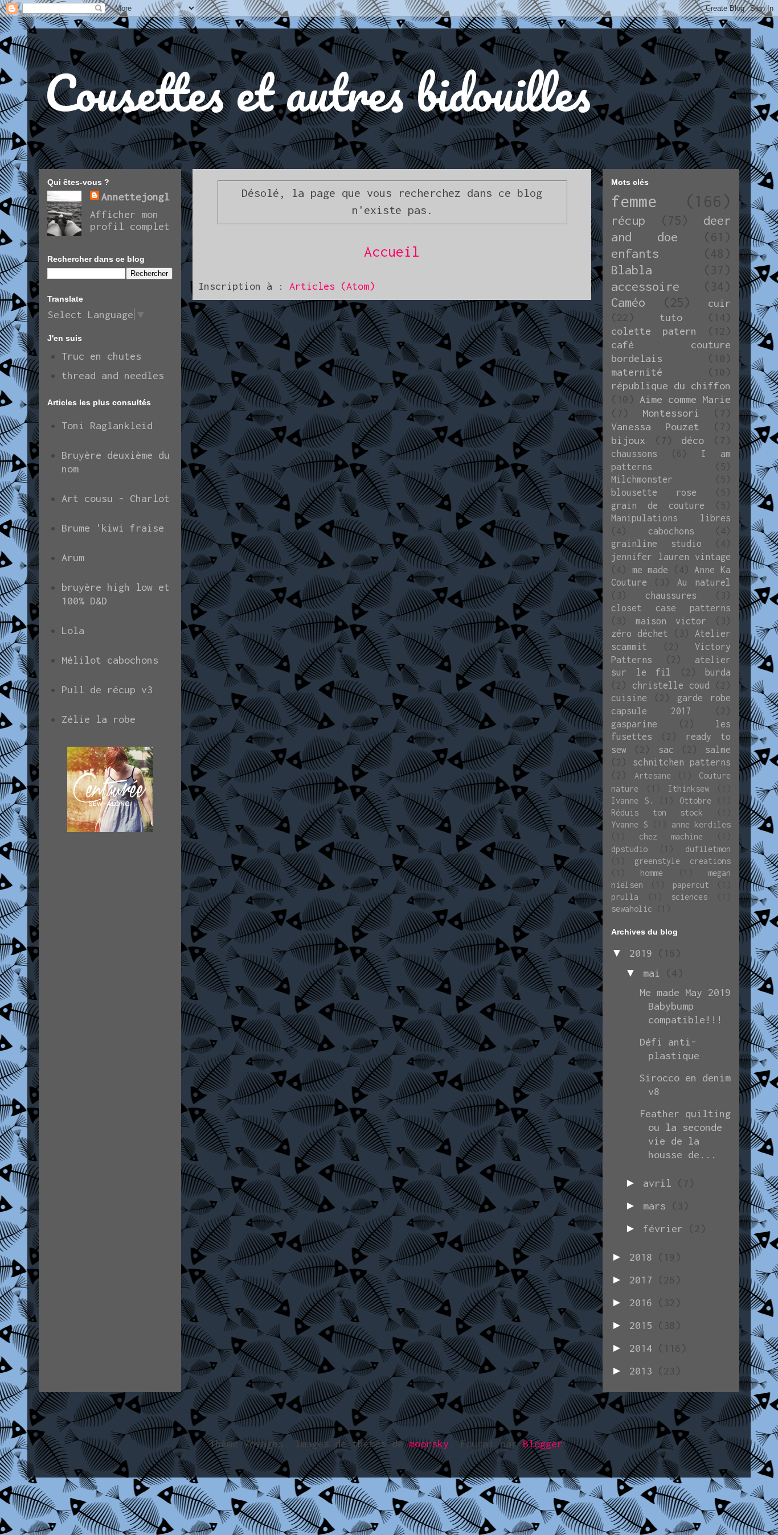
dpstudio (629, 849)
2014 (643, 1348)
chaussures (671, 595)
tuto (671, 317)
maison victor (671, 621)
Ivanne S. (632, 800)
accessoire (645, 286)
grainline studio (656, 543)
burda (718, 672)
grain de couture (658, 505)
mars (657, 1206)
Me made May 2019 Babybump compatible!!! (685, 1006)
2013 (643, 1371)
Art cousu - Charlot (116, 498)
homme (651, 873)
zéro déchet (639, 633)
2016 (643, 1302)
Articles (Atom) (332, 286)
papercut (691, 885)
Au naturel (704, 582)
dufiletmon (708, 849)
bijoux (628, 440)
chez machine (671, 836)
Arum (73, 557)
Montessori (670, 413)
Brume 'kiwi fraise (113, 528)
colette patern (654, 331)
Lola (73, 630)
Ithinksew (688, 788)
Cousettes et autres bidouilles (317, 92)
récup (628, 220)
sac (666, 749)
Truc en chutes (101, 356)
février (666, 1228)
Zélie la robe (99, 719)
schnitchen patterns (682, 762)
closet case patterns (671, 608)
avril (660, 1183)
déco (692, 440)
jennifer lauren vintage (671, 557)
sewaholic (631, 908)
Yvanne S (629, 824)
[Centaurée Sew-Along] (110, 828)
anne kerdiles (701, 824)
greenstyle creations (682, 861)
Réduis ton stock (657, 812)
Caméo (628, 302)
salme (718, 749)
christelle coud (671, 685)
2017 (643, 1280)
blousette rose (654, 492)
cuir (719, 303)
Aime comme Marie (685, 399)
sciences (689, 897)
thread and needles (113, 375)
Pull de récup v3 (107, 690)
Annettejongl (135, 197)
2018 (643, 1257)
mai (654, 973)
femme (634, 201)
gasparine (634, 724)
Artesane (652, 775)
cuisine (629, 698)
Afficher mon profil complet (130, 220)
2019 (643, 953)
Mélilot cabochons (110, 660)
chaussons (634, 453)
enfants (635, 253)
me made (650, 570)
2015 (643, 1325)
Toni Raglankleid (107, 425)
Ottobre (695, 800)
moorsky (429, 1444)
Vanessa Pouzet (655, 427)
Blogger (543, 1444)
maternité (636, 372)
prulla (624, 897)
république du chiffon (671, 386)
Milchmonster (642, 479)
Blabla (631, 269)
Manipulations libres (671, 518)
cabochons (671, 531)
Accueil (392, 251)
